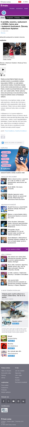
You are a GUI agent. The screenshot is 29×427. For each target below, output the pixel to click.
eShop (3, 377)
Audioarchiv (19, 8)
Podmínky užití (19, 421)
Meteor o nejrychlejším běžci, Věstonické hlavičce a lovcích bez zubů (17, 216)
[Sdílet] (4, 75)
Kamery (26, 8)
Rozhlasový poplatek (21, 382)
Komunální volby (6, 373)
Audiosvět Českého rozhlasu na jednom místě (13, 172)
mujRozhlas (4, 148)
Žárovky (3, 33)
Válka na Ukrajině (6, 371)
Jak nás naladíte (19, 371)
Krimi (3, 155)
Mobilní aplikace (6, 392)
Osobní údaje (10, 421)
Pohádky (4, 159)
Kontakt (17, 380)
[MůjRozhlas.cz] (3, 40)
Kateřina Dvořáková (8, 58)
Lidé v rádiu (18, 375)
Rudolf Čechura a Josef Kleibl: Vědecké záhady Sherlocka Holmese (17, 208)
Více (23, 18)
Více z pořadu (6, 254)
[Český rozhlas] (6, 2)
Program (12, 8)
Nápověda (18, 373)
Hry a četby (5, 152)
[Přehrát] (3, 69)
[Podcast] (1, 75)
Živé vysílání (5, 165)
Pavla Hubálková (9, 131)
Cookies (3, 421)
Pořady (17, 18)
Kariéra (17, 377)
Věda (2, 18)
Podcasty (4, 390)
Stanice (3, 375)
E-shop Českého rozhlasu (10, 290)
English (3, 422)
